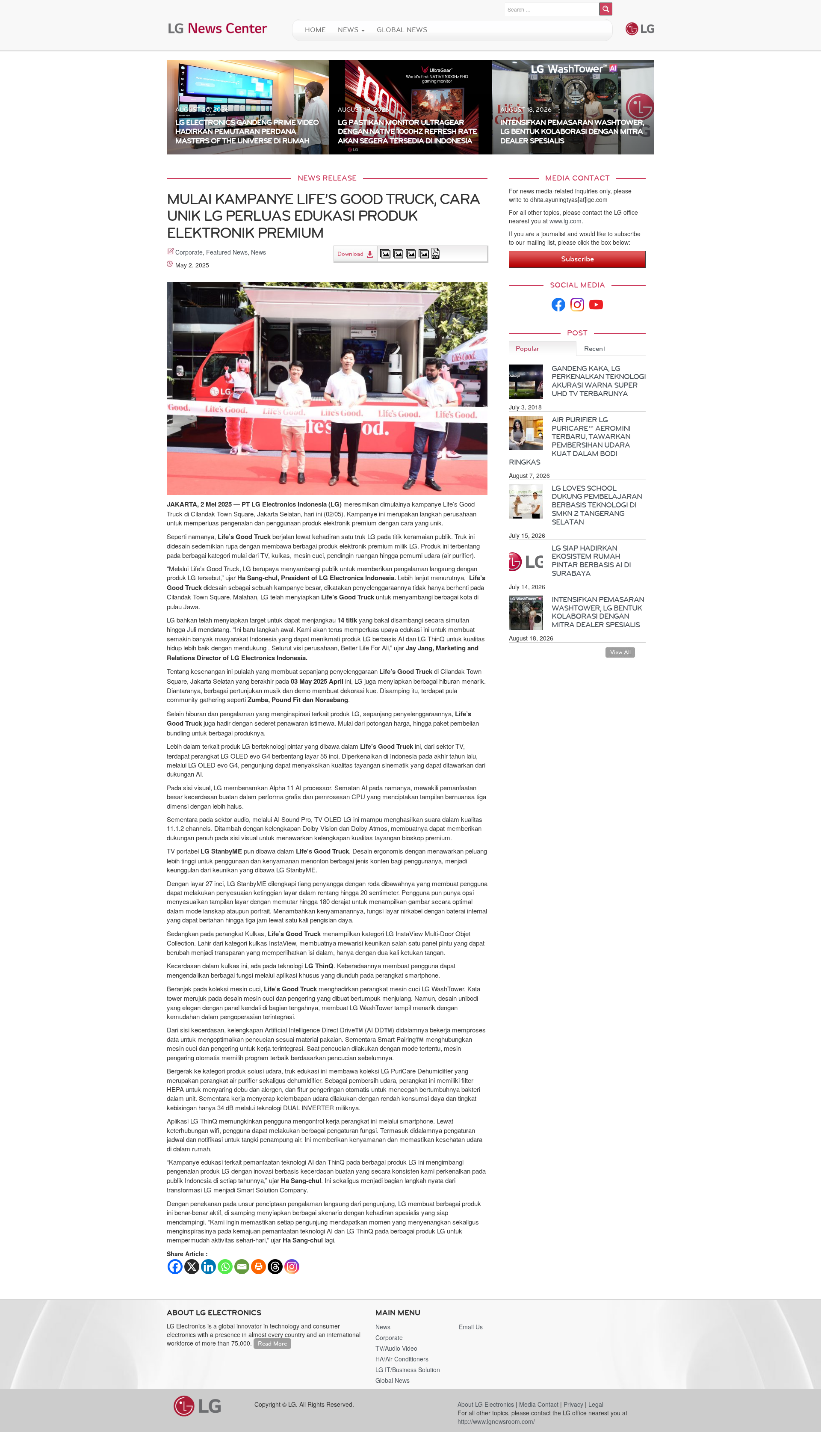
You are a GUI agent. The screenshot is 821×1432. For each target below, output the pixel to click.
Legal (595, 1404)
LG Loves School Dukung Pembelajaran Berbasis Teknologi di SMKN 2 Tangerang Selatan (597, 505)
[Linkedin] (208, 1266)
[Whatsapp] (225, 1266)
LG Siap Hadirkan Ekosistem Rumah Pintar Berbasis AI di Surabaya (591, 561)
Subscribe (577, 259)
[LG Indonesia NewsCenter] (218, 27)
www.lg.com (565, 220)
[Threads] (275, 1266)
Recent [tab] (594, 348)
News (349, 29)
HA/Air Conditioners (401, 1359)
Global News (402, 29)
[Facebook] (175, 1266)
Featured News (227, 252)
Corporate (189, 252)
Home (315, 29)
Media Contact (538, 1404)
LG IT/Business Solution (407, 1369)
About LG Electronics (486, 1404)
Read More (272, 1343)
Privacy (573, 1404)
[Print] (258, 1266)
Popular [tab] (527, 348)
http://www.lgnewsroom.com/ (496, 1421)
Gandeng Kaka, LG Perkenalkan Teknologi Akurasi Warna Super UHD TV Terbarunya (599, 381)
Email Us (471, 1326)
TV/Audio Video (396, 1348)
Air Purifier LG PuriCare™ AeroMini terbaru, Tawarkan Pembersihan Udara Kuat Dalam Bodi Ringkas (569, 440)
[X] (191, 1266)
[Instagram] (291, 1266)
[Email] (241, 1266)
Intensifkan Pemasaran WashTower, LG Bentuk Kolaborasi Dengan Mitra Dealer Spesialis (598, 612)
